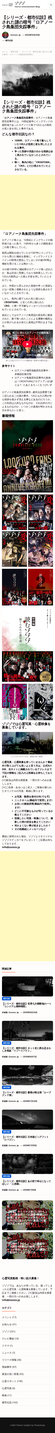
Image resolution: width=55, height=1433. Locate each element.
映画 (4, 1395)
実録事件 (7, 1366)
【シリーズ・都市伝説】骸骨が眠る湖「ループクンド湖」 (26, 1094)
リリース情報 (9, 1359)
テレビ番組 (8, 1338)
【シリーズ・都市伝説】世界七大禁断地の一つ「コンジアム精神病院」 (26, 1005)
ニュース (7, 1352)
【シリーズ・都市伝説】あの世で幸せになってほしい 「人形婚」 (26, 1182)
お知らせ (7, 1324)
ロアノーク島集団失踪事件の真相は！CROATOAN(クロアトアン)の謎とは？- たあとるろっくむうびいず (34, 381)
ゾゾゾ (20, 3)
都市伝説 (9, 40)
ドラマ (5, 1345)
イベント (7, 1317)
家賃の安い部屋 (10, 1374)
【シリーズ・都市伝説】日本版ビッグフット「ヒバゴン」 (25, 1138)
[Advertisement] (27, 202)
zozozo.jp (15, 35)
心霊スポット (9, 1381)
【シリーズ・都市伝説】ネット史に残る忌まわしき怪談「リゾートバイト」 (26, 1049)
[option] (27, 1427)
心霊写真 (7, 1388)
